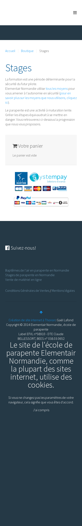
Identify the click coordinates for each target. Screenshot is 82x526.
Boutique (27, 51)
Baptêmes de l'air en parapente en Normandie (37, 270)
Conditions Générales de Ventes (27, 290)
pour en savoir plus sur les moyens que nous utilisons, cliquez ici (41, 97)
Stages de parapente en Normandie (30, 275)
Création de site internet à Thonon (32, 320)
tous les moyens (57, 88)
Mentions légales (63, 290)
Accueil (10, 51)
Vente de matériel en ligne (23, 279)
